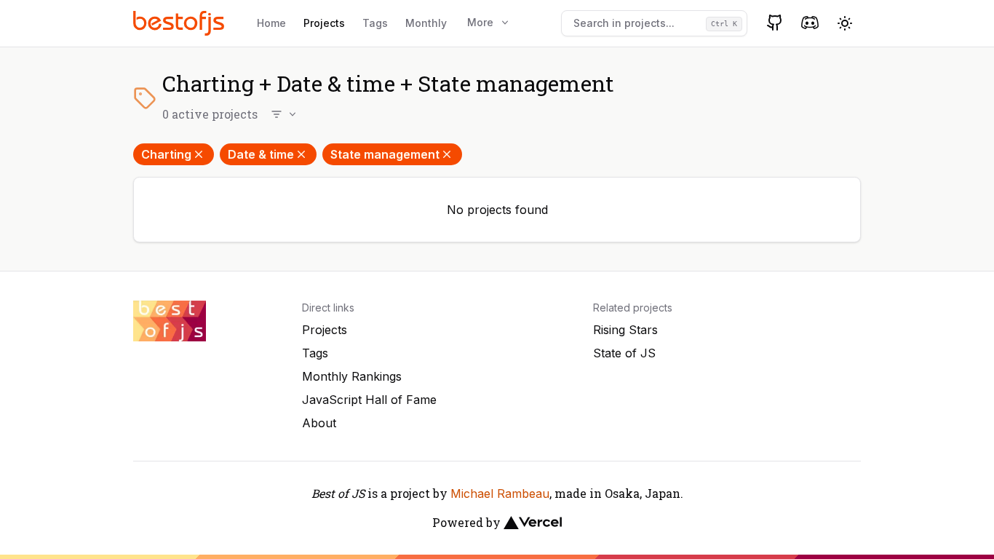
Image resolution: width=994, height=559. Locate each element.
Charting (166, 154)
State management (385, 154)
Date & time (261, 154)
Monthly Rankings (352, 376)
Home (271, 23)
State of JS (624, 353)
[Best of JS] (180, 22)
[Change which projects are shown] (284, 114)
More (480, 22)
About (319, 423)
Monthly (426, 23)
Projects (324, 23)
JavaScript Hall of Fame (369, 399)
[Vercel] (533, 522)
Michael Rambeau (499, 493)
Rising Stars (625, 329)
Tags (375, 23)
